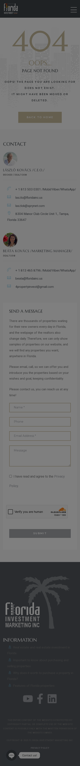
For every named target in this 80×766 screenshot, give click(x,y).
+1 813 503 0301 (30, 745)
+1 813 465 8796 (57, 745)
